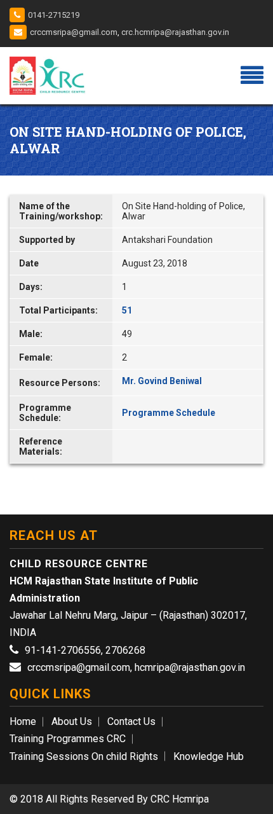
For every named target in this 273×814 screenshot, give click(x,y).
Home (23, 721)
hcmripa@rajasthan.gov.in (190, 667)
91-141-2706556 (63, 650)
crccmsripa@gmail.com (73, 32)
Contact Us (131, 721)
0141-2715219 (53, 15)
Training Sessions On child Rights (84, 756)
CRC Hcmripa (179, 799)
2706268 (125, 650)
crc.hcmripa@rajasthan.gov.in (175, 32)
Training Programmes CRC (68, 739)
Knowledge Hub (208, 756)
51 (127, 310)
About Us (71, 721)
